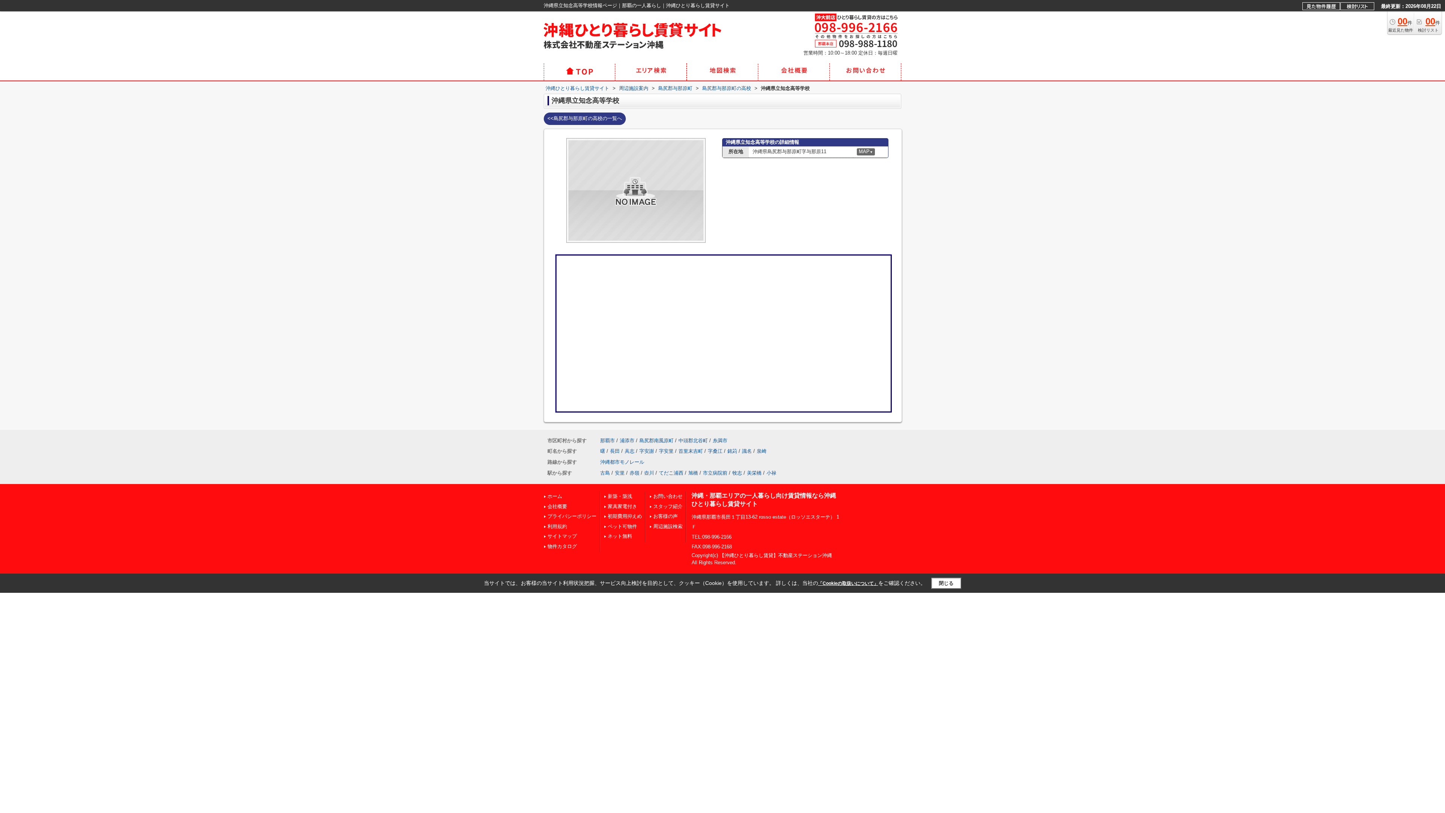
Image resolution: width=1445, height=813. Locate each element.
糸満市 (720, 440)
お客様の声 (665, 516)
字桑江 (715, 451)
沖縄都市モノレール (622, 462)
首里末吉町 (690, 451)
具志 (629, 451)
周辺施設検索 (668, 526)
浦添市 (627, 440)
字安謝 (646, 451)
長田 (615, 451)
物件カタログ (562, 546)
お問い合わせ (668, 496)
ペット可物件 (622, 526)
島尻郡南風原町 (656, 440)
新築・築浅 (620, 496)
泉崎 (762, 451)
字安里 (666, 451)
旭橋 (693, 473)
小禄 (771, 473)
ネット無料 (620, 536)
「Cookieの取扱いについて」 (848, 583)
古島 (605, 473)
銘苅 (732, 451)
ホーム (555, 496)
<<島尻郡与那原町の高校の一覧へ (585, 118)
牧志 (737, 473)
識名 (747, 451)
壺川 (649, 473)
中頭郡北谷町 (693, 440)
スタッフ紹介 (668, 506)
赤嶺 (634, 473)
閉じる (946, 583)
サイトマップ (562, 536)
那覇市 (607, 440)
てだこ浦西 (671, 473)
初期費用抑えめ (625, 516)
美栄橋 (754, 473)
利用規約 (557, 526)
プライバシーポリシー (572, 516)
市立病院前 (715, 473)
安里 (620, 473)
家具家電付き (622, 506)
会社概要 (557, 506)
